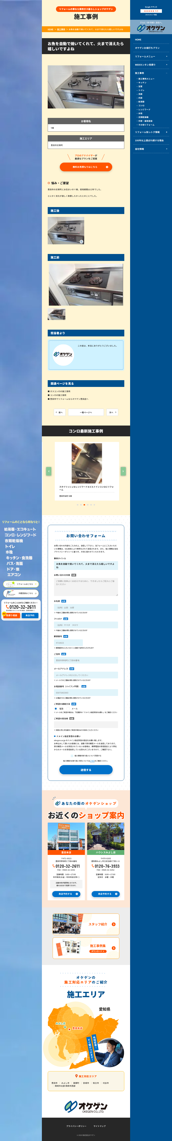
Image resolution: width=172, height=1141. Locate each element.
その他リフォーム (146, 124)
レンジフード (144, 109)
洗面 (140, 94)
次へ (111, 412)
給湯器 (141, 101)
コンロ (141, 105)
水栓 (140, 113)
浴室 (140, 86)
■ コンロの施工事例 (57, 395)
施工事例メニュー (146, 78)
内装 (140, 97)
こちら (92, 760)
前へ (61, 412)
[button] (48, 471)
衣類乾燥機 (143, 117)
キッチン (142, 82)
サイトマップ (100, 1126)
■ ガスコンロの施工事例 (59, 391)
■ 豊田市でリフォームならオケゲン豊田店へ (68, 398)
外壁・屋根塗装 (145, 120)
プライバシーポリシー (76, 1126)
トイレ (141, 90)
